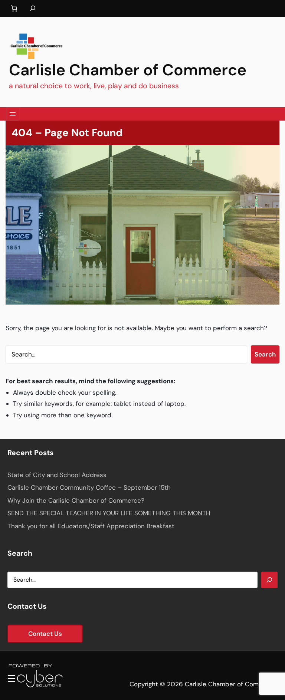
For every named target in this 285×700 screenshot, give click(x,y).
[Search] (269, 580)
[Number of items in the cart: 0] (14, 9)
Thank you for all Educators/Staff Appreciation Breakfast (90, 526)
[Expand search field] (32, 8)
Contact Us (45, 634)
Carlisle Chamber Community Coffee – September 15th (89, 487)
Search (265, 354)
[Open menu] (12, 114)
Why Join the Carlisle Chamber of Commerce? (75, 500)
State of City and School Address (57, 475)
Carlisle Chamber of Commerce (127, 70)
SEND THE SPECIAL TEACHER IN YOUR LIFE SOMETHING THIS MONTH (108, 513)
